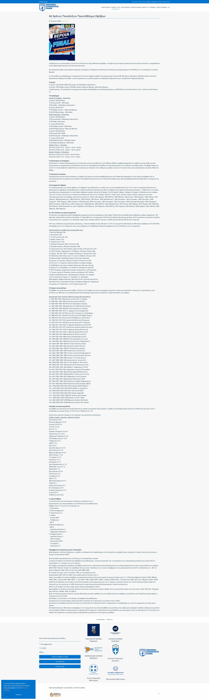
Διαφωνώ (18, 694)
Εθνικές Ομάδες (136, 7)
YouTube (159, 2)
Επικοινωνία (43, 2)
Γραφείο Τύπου (115, 7)
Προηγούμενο (101, 619)
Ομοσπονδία (105, 7)
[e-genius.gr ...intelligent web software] (55, 695)
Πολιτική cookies (79, 688)
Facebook (148, 2)
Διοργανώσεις (125, 7)
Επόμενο (109, 619)
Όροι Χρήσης (68, 688)
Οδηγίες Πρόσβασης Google (60, 657)
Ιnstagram (153, 2)
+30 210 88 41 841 (60, 661)
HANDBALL (153, 7)
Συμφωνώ (8, 694)
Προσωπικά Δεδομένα (56, 688)
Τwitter (164, 2)
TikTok (168, 2)
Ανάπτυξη (145, 7)
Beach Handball (162, 7)
